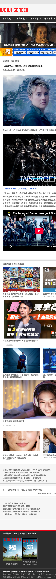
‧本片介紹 (32, 188)
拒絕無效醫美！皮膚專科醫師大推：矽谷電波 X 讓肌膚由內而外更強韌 (21, 456)
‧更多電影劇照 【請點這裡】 (15, 188)
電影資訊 (7, 18)
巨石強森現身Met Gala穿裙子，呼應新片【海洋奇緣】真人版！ (26, 481)
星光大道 (21, 18)
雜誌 (15, 534)
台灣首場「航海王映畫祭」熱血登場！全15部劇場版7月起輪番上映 (21, 295)
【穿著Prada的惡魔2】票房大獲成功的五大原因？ (21, 472)
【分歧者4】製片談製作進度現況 (15, 503)
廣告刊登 (6, 572)
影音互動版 (32, 534)
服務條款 (14, 572)
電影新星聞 (15, 61)
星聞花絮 (34, 18)
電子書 (22, 534)
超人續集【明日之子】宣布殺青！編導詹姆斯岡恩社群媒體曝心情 (21, 376)
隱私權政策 (23, 572)
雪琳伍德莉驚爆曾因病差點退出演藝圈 (16, 506)
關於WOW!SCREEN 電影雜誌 (38, 572)
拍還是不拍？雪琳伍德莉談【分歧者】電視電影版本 (21, 509)
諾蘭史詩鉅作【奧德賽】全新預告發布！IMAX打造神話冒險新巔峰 (27, 470)
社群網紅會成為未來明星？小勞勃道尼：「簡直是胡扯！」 (23, 478)
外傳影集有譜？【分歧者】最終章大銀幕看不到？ (21, 514)
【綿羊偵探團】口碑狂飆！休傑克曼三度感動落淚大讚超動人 (25, 475)
